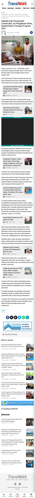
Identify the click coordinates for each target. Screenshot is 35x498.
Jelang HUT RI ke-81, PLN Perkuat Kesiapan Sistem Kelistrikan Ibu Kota (11, 462)
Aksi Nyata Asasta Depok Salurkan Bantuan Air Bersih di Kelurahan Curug (13, 110)
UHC (3, 311)
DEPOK (11, 14)
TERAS (4, 8)
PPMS (12, 479)
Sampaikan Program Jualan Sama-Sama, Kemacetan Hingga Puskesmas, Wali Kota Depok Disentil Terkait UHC (12, 162)
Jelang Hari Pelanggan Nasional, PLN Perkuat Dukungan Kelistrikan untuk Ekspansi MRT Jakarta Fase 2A (11, 432)
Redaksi (8, 479)
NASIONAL (10, 8)
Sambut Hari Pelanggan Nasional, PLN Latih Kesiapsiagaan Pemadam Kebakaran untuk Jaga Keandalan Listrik (12, 442)
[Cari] (32, 4)
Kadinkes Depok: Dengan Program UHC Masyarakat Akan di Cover (11, 249)
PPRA (20, 479)
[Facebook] (15, 484)
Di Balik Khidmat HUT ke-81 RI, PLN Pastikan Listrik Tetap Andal (10, 451)
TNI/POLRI (26, 8)
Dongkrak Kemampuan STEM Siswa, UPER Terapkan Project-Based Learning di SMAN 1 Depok (12, 271)
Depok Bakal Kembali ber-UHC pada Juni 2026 (13, 219)
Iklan (17, 479)
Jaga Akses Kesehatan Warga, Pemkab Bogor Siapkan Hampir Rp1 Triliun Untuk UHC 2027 (13, 90)
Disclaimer (25, 479)
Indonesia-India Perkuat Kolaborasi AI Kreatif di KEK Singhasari (11, 420)
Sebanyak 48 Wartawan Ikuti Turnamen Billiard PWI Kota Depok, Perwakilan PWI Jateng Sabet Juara (13, 191)
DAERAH (18, 8)
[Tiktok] (19, 484)
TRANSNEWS (4, 14)
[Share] (31, 32)
